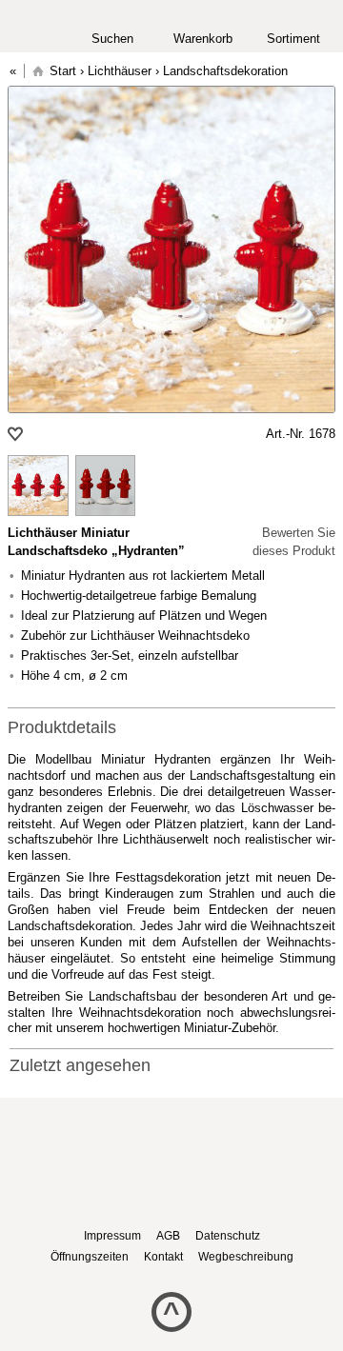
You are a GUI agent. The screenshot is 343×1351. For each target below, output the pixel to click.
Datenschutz (227, 1235)
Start (63, 71)
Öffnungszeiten (89, 1256)
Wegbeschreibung (245, 1256)
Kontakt (163, 1256)
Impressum (112, 1235)
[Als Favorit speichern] (17, 434)
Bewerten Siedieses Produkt (293, 542)
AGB (168, 1235)
